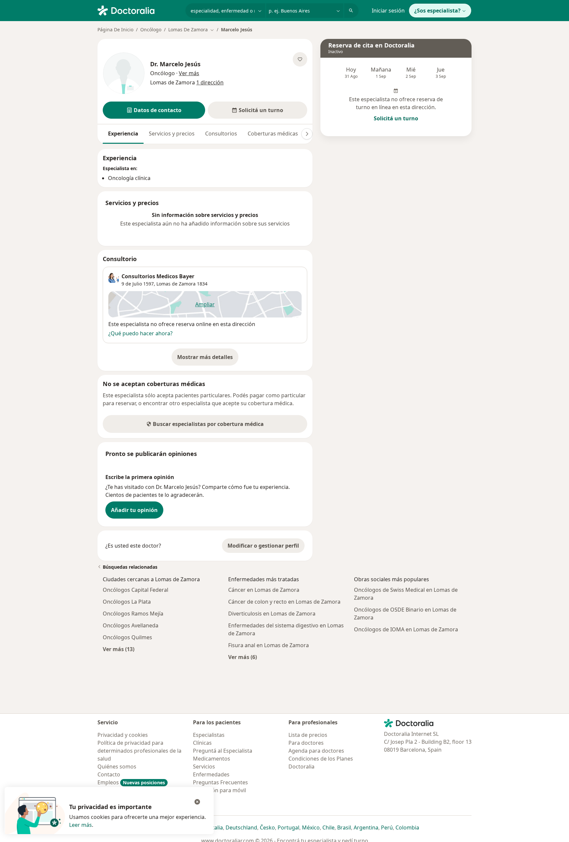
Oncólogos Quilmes (127, 637)
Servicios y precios (172, 133)
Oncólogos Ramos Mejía (133, 613)
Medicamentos (211, 758)
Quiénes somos (116, 766)
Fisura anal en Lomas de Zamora (268, 645)
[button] (154, 110)
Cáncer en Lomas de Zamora (263, 589)
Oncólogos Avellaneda (130, 625)
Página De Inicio (115, 29)
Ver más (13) (118, 649)
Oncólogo (150, 29)
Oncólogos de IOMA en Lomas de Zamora (406, 629)
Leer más (80, 824)
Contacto (108, 774)
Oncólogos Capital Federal (135, 589)
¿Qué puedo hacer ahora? (140, 333)
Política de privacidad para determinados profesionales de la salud (139, 750)
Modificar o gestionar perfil (263, 545)
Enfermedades (211, 774)
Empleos (131, 782)
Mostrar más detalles (207, 359)
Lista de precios (307, 734)
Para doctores (306, 742)
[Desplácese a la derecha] (306, 133)
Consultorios (221, 133)
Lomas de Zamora (176, 284)
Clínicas (202, 742)
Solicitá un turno (396, 118)
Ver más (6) (242, 657)
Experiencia (123, 133)
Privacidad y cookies (122, 734)
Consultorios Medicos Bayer (158, 276)
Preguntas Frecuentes (220, 782)
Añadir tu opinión (134, 510)
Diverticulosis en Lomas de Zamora (271, 613)
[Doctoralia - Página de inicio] (138, 10)
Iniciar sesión (388, 10)
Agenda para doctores (316, 750)
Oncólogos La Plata (127, 601)
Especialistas (209, 734)
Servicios (204, 766)
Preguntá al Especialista (222, 750)
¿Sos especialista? (437, 10)
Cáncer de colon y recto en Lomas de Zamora (284, 601)
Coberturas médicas (273, 133)
